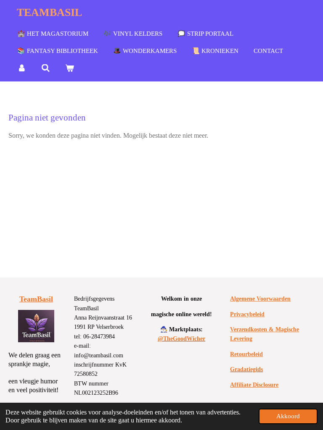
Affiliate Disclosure (254, 385)
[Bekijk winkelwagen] (69, 68)
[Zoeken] (46, 68)
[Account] (22, 68)
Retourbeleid (246, 354)
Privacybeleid (247, 314)
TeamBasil (36, 299)
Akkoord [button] (288, 416)
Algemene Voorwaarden (260, 299)
